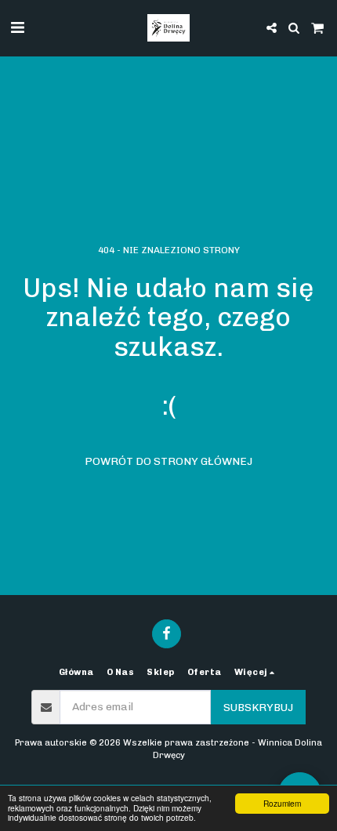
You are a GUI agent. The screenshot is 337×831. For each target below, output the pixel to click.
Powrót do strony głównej (168, 461)
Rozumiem (282, 803)
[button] (17, 27)
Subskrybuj (258, 707)
